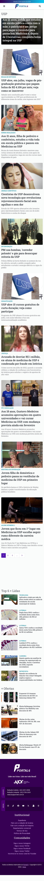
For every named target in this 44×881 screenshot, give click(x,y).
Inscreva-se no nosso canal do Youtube (22, 854)
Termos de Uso (22, 831)
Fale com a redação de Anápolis (22, 826)
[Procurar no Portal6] (40, 6)
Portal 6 (26, 865)
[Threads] (38, 805)
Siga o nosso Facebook (22, 848)
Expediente (22, 820)
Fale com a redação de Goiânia (22, 823)
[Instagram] (8, 805)
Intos (24, 867)
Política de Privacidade (22, 833)
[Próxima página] (22, 555)
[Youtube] (23, 805)
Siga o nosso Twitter (22, 851)
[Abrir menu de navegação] (3, 6)
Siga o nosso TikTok (22, 846)
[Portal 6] (22, 6)
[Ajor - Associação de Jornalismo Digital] (22, 782)
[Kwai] (33, 805)
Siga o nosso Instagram (22, 843)
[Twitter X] (28, 805)
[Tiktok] (13, 805)
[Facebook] (18, 805)
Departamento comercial (22, 828)
